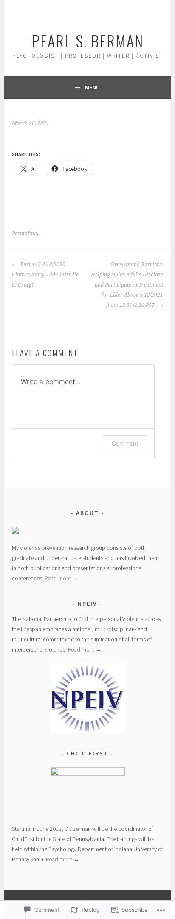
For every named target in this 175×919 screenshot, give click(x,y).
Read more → (61, 578)
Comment (125, 443)
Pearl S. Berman (88, 40)
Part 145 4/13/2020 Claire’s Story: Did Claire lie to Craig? (45, 275)
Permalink (24, 234)
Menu (92, 87)
